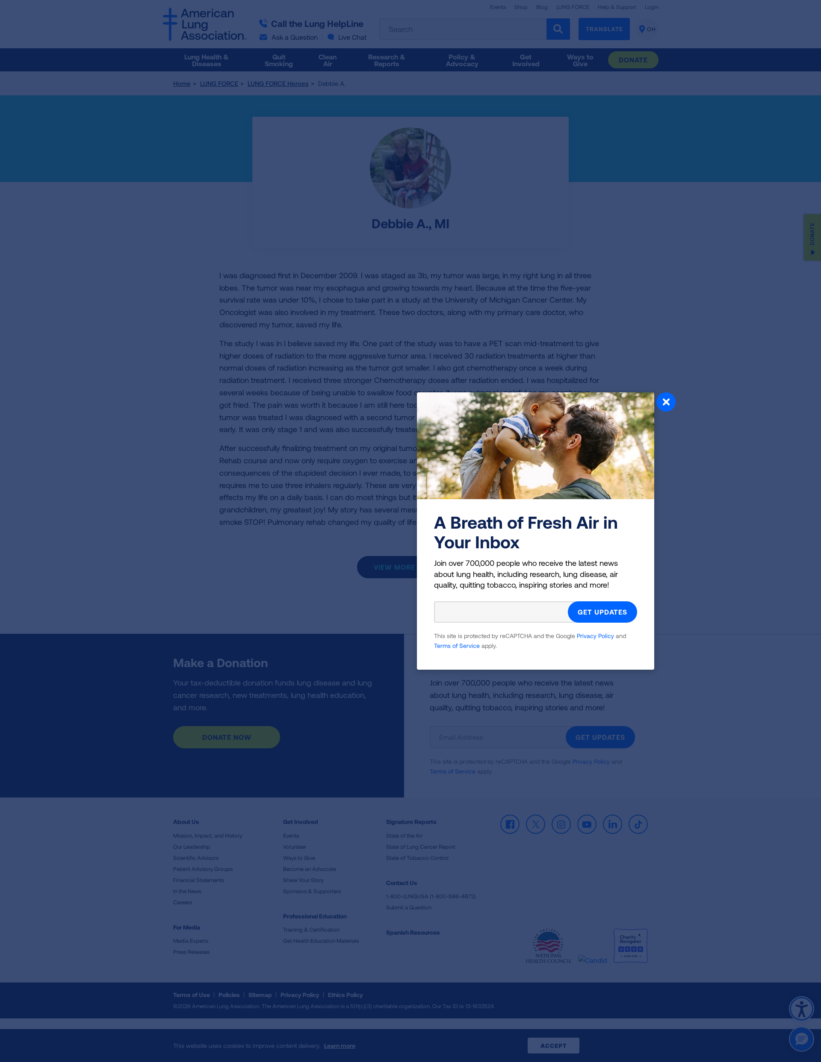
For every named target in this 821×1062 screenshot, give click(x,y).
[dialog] (410, 531)
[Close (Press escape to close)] (666, 403)
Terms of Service (457, 645)
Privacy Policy (595, 635)
